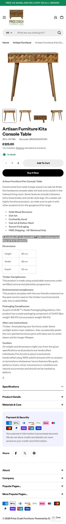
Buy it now (33, 172)
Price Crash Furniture (22, 518)
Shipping (20, 148)
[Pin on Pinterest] (34, 453)
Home (5, 42)
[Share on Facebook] (15, 453)
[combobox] (33, 32)
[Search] (59, 33)
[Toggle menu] (4, 17)
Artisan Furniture (22, 42)
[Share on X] (25, 453)
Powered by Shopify (45, 518)
